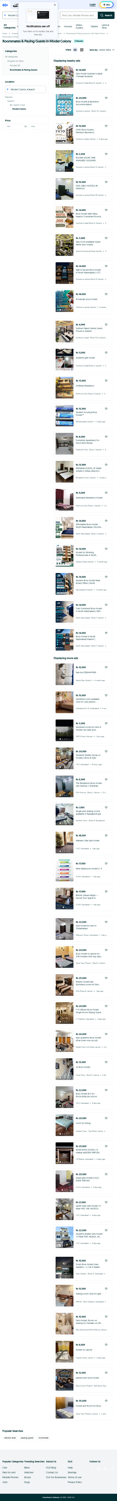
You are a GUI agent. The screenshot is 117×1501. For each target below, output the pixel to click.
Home (4, 33)
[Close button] (55, 5)
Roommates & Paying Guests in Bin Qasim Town (85, 33)
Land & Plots (105, 26)
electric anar (10, 1437)
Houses (68, 26)
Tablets (94, 26)
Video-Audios (79, 26)
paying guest (27, 1437)
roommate (43, 1437)
